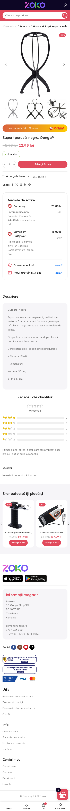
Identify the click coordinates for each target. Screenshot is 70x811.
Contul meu (9, 766)
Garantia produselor (14, 737)
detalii (58, 265)
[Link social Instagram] (19, 647)
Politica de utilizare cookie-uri (19, 708)
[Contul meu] (65, 5)
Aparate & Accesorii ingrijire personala (43, 26)
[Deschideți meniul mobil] (4, 5)
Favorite (7, 784)
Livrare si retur (10, 731)
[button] (6, 64)
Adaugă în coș (43, 164)
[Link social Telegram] (29, 184)
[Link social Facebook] (12, 184)
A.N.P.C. (6, 714)
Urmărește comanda (14, 743)
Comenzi (8, 772)
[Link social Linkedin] (25, 184)
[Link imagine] (15, 567)
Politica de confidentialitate (18, 696)
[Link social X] (16, 184)
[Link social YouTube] (25, 647)
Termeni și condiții (13, 702)
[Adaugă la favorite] (28, 506)
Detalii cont (9, 778)
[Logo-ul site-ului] (35, 4)
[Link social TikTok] (31, 647)
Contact (7, 749)
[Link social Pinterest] (21, 184)
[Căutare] (64, 15)
